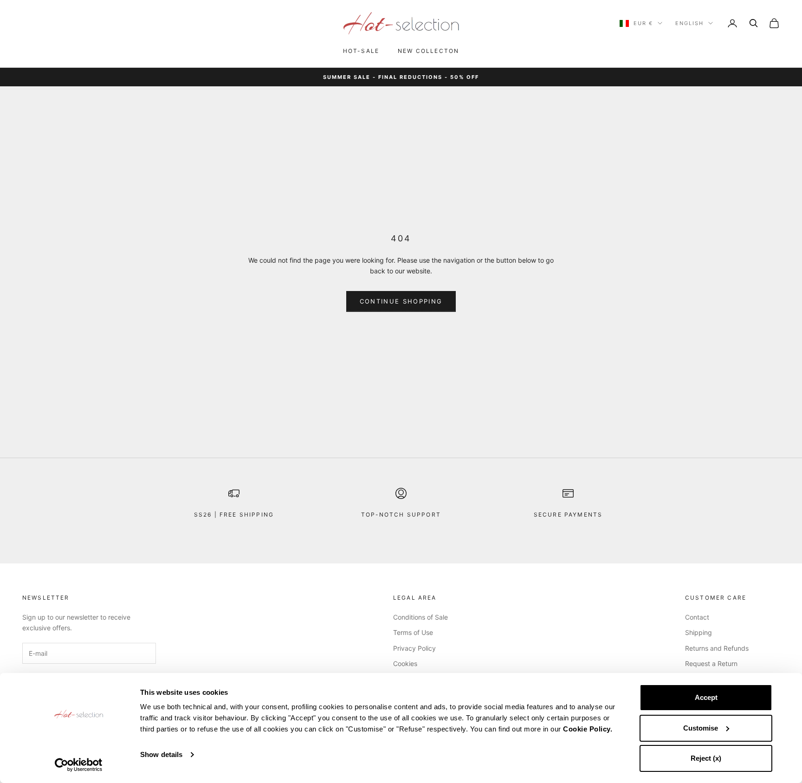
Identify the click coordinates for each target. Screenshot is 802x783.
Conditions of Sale (420, 617)
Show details (161, 754)
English (689, 23)
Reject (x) (706, 758)
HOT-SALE (361, 50)
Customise (700, 728)
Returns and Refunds (717, 648)
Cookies (405, 663)
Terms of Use (413, 632)
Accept (706, 697)
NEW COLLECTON (428, 50)
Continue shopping (401, 301)
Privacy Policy (414, 648)
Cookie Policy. (587, 729)
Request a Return (711, 663)
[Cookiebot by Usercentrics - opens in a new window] (78, 765)
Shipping (698, 632)
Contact (697, 617)
